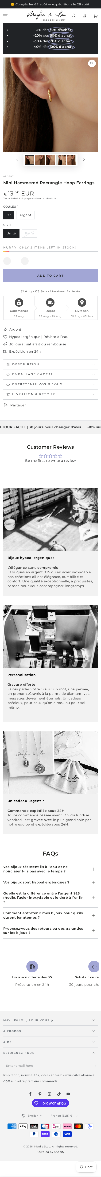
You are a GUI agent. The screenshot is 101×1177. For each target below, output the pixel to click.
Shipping (24, 198)
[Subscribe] (95, 1066)
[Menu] (5, 15)
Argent (27, 216)
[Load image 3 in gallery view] (50, 160)
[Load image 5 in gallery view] (71, 160)
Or (10, 216)
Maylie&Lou (42, 1146)
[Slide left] (17, 160)
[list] (50, 976)
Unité (12, 235)
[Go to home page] (46, 16)
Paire (31, 235)
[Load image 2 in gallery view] (40, 160)
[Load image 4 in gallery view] (61, 160)
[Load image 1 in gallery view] (29, 160)
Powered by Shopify (50, 1152)
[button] (73, 15)
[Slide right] (84, 160)
